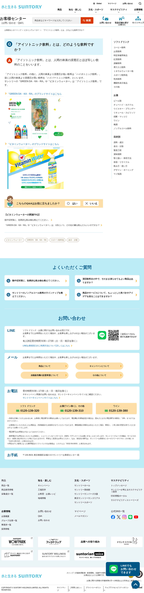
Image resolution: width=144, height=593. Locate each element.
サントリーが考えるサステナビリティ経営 (126, 491)
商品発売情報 (7, 490)
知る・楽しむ (75, 9)
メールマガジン (81, 516)
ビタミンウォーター (31, 30)
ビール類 (118, 101)
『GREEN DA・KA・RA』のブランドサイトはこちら (34, 94)
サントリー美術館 (82, 490)
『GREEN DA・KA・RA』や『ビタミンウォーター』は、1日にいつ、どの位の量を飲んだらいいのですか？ (52, 225)
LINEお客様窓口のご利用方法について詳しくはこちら (46, 346)
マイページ (112, 4)
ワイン (117, 120)
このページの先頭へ (135, 584)
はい (74, 203)
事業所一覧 (6, 525)
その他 (117, 87)
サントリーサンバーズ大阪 (86, 494)
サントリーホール (82, 485)
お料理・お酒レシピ (47, 494)
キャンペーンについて (99, 366)
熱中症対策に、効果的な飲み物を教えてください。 (27, 220)
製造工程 (118, 150)
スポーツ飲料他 (57, 240)
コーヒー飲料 (119, 47)
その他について (99, 375)
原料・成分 (118, 142)
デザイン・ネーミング (123, 170)
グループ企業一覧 (9, 520)
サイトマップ (138, 23)
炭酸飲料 (118, 63)
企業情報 (138, 9)
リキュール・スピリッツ (124, 113)
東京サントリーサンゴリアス (87, 498)
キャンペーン (44, 485)
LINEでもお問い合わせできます (128, 569)
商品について (44, 366)
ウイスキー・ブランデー (124, 109)
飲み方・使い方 (120, 166)
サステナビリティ (118, 9)
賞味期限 (118, 154)
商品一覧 (5, 485)
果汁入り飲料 (119, 67)
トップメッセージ (119, 485)
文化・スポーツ (95, 9)
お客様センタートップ (12, 30)
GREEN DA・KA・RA (37, 240)
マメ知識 (118, 174)
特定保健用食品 (120, 55)
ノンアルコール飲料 (122, 128)
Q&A (40, 516)
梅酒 (116, 124)
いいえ (93, 203)
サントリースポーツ (83, 502)
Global (99, 4)
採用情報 (5, 529)
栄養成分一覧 (7, 494)
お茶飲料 (118, 51)
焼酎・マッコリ (120, 116)
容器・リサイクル (121, 162)
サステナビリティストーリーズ (125, 500)
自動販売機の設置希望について (44, 375)
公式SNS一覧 (118, 511)
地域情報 (42, 498)
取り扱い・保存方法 (122, 158)
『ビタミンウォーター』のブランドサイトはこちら (33, 144)
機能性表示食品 (120, 83)
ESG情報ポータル (119, 496)
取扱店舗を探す (122, 23)
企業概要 (5, 516)
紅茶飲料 (118, 59)
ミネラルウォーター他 (123, 71)
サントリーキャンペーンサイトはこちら (40, 398)
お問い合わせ (128, 4)
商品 (60, 9)
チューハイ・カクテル (123, 105)
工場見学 (42, 490)
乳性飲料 (118, 79)
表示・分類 (72, 240)
